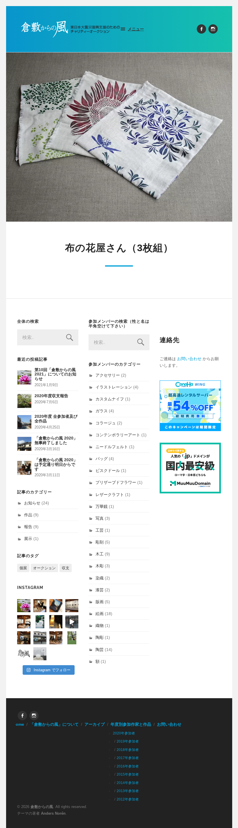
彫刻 (99, 542)
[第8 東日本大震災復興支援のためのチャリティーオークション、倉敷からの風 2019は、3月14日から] (39, 621)
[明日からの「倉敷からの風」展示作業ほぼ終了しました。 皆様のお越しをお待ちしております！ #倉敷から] (55, 637)
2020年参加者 (124, 733)
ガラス (101, 410)
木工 (99, 554)
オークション (44, 568)
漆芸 (99, 590)
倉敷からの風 (41, 807)
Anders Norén (53, 813)
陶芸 (99, 649)
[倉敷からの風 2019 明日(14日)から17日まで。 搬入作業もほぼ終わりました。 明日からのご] (23, 621)
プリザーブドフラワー (115, 482)
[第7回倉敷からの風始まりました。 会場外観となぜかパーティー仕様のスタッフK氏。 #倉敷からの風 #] (39, 637)
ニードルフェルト (111, 446)
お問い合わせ (189, 358)
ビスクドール (107, 470)
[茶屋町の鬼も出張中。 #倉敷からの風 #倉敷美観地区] (71, 621)
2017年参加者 (128, 758)
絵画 (99, 613)
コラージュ (105, 423)
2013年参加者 (128, 791)
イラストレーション (113, 387)
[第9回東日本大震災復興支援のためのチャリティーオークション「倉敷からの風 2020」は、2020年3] (55, 605)
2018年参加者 (128, 750)
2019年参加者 (128, 741)
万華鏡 (101, 506)
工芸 (99, 530)
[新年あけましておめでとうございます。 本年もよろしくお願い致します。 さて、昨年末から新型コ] (23, 605)
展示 (28, 538)
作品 (28, 515)
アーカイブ (94, 724)
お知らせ (32, 503)
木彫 (99, 565)
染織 (99, 578)
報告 (28, 526)
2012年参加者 (128, 799)
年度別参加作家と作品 (131, 724)
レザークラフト (109, 494)
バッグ (101, 458)
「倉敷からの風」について (54, 724)
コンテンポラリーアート (117, 435)
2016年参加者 (128, 766)
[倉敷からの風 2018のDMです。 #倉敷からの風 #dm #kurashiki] (71, 637)
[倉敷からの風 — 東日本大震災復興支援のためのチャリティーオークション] (71, 29)
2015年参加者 (128, 774)
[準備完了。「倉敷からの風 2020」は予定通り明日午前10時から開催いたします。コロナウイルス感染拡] (39, 605)
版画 (99, 601)
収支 (65, 568)
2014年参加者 (128, 783)
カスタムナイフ (109, 399)
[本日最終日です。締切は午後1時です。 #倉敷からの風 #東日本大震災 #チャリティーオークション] (71, 605)
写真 (99, 518)
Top (224, 814)
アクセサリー (107, 375)
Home (18, 724)
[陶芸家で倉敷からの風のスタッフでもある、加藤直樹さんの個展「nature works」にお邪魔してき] (39, 653)
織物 (99, 625)
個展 (23, 568)
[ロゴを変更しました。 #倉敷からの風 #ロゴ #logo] (23, 653)
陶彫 (99, 637)
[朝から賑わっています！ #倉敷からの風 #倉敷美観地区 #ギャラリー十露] (23, 637)
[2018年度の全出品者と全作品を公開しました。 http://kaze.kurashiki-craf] (55, 621)
